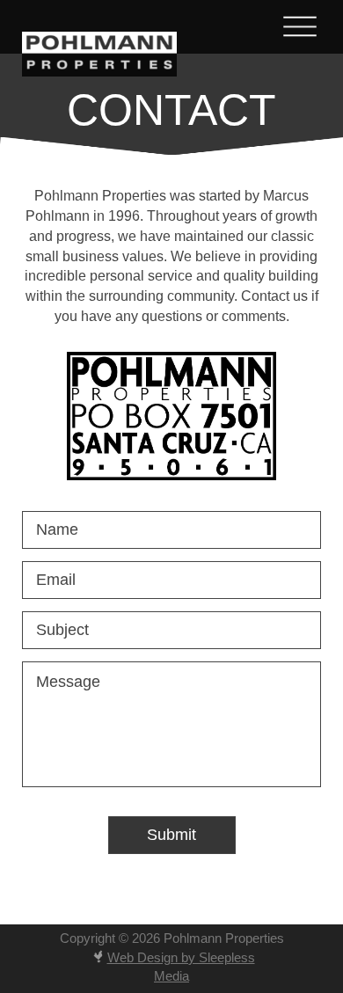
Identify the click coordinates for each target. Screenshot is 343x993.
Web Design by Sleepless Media (181, 966)
